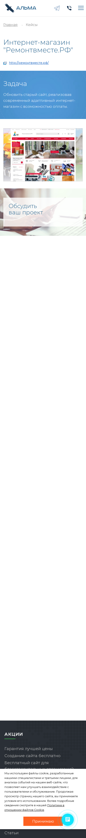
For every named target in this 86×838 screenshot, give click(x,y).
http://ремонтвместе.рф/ (29, 63)
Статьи (11, 833)
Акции (13, 734)
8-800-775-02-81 (69, 8)
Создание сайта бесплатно (32, 755)
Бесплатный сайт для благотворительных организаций (39, 766)
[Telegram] (57, 8)
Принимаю (43, 821)
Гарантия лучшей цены (28, 748)
